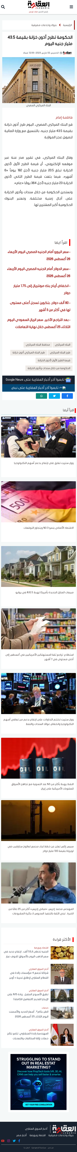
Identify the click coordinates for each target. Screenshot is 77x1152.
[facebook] (67, 396)
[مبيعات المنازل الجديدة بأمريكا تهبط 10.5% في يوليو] (38, 566)
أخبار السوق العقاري (36, 1128)
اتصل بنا (27, 1148)
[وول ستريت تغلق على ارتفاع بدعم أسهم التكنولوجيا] (38, 437)
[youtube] (2, 1140)
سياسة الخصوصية (39, 1148)
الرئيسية (67, 25)
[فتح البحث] (3, 7)
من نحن (51, 1148)
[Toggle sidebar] (71, 7)
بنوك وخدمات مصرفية (44, 25)
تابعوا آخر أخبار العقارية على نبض (35, 388)
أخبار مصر (21, 1135)
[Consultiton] (38, 1082)
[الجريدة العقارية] (64, 1128)
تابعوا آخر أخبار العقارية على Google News (35, 379)
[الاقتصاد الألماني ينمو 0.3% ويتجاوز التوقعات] (38, 501)
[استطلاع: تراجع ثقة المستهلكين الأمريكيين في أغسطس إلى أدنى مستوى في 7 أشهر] (38, 628)
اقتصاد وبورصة (38, 1135)
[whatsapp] (41, 396)
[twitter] (54, 396)
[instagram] (8, 1140)
